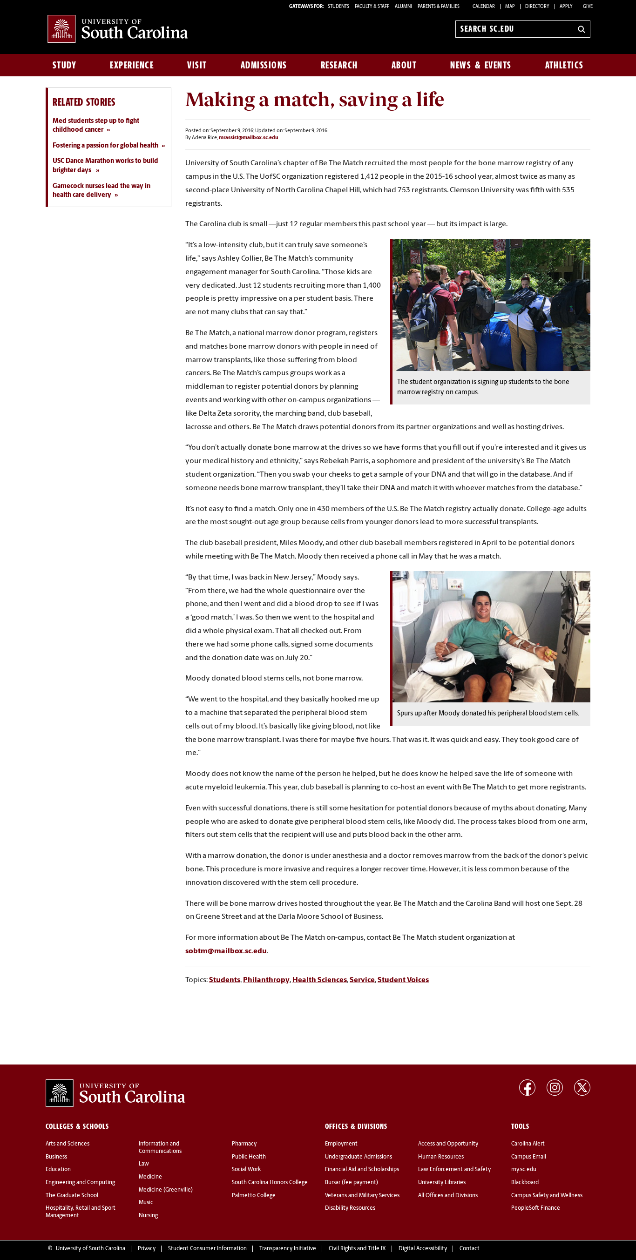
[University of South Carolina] (115, 1093)
